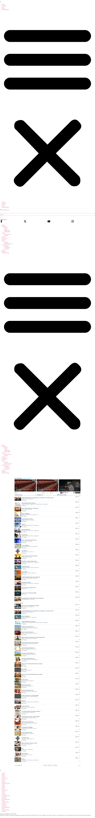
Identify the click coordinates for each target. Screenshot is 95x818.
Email (33, 396)
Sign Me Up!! (47, 426)
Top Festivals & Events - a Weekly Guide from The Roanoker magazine (47, 416)
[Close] (63, 389)
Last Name (34, 407)
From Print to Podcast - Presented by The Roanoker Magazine (46, 414)
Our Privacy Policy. (39, 423)
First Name (34, 402)
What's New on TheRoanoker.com (40, 418)
